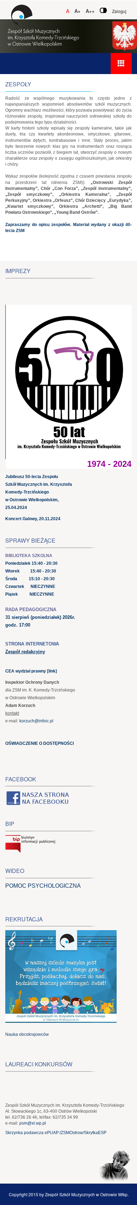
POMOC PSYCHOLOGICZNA (43, 886)
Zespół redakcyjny (25, 651)
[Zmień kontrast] (103, 10)
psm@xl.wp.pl (32, 1123)
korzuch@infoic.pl (36, 721)
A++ (90, 10)
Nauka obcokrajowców (27, 1034)
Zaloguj (119, 11)
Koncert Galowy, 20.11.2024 (32, 518)
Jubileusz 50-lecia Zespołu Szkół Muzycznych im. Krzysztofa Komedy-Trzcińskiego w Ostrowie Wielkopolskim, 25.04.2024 (38, 492)
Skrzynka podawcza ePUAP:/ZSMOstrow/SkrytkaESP (55, 1132)
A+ (77, 10)
